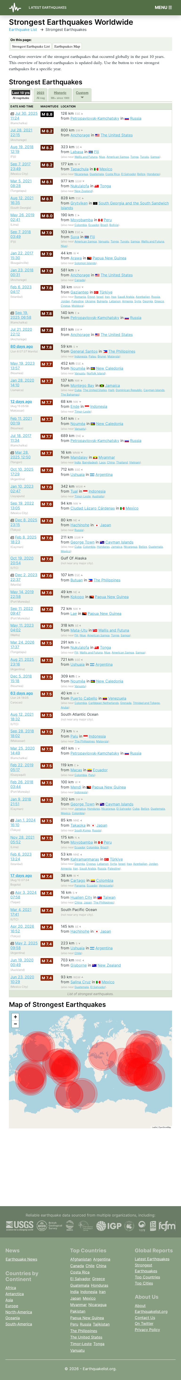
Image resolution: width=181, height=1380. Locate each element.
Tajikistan (101, 1324)
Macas (76, 770)
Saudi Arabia (126, 296)
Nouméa (77, 368)
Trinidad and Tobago (146, 703)
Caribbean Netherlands (103, 703)
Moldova (77, 305)
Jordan (65, 301)
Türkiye (105, 292)
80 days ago (21, 346)
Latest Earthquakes (47, 7)
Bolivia (113, 225)
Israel (99, 296)
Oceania (12, 1317)
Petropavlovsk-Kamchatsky (94, 118)
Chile (77, 953)
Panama (79, 885)
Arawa (76, 258)
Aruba (65, 707)
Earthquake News (21, 1259)
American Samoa (118, 157)
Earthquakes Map (67, 46)
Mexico (105, 169)
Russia (135, 118)
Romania (80, 296)
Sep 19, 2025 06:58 (20, 315)
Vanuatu (103, 241)
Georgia (148, 301)
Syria (137, 301)
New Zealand (83, 191)
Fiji (96, 151)
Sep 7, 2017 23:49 (20, 166)
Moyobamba (81, 219)
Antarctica (14, 1293)
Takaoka (78, 825)
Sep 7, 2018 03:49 (20, 234)
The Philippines (121, 351)
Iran (107, 296)
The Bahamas (70, 394)
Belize (141, 174)
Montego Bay (82, 385)
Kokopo (77, 596)
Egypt (91, 296)
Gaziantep (79, 292)
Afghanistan (80, 1259)
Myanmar (107, 457)
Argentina (104, 474)
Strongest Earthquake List (31, 46)
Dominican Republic (129, 390)
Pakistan (77, 1311)
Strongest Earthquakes (146, 1268)
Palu (74, 736)
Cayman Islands (154, 390)
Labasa (76, 151)
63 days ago (21, 693)
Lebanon (115, 301)
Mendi (75, 787)
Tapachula (79, 169)
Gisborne (78, 965)
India (77, 462)
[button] (15, 1017)
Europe (11, 1305)
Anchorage (80, 135)
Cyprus (65, 305)
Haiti (111, 390)
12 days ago (21, 401)
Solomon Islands (85, 263)
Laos (102, 462)
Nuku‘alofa (79, 186)
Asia (9, 1300)
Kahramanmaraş (84, 859)
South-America (18, 1324)
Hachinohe (79, 525)
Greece (159, 301)
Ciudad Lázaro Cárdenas (92, 508)
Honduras (153, 174)
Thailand (122, 462)
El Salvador (128, 174)
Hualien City (81, 897)
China (111, 462)
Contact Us (145, 1317)
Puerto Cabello (83, 698)
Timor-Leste (82, 411)
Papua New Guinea (109, 258)
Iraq (113, 296)
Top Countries (147, 1277)
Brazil (104, 225)
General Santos (84, 351)
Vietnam (134, 462)
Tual (74, 491)
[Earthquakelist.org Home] (17, 7)
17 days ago (21, 875)
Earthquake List (23, 29)
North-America (18, 1312)
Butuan (76, 580)
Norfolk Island (96, 373)
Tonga (134, 157)
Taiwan (109, 897)
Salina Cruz (80, 982)
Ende (74, 406)
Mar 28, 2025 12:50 (20, 454)
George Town (82, 542)
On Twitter (144, 1323)
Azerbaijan (143, 296)
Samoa (155, 157)
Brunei (102, 356)
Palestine (77, 301)
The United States (117, 135)
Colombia (80, 225)
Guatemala (97, 174)
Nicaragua (81, 174)
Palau (92, 356)
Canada (79, 280)
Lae (73, 613)
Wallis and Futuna (86, 157)
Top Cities (144, 1283)
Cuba (78, 390)
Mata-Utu (78, 630)
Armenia (127, 301)
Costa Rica (112, 174)
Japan (105, 525)
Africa (10, 1287)
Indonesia (80, 356)
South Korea (82, 830)
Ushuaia (77, 474)
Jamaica (112, 385)
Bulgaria (102, 301)
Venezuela (117, 698)
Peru (108, 219)
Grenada (126, 703)
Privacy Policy (147, 1329)
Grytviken (79, 203)
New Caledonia (109, 368)
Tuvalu (144, 157)
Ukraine (90, 301)
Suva (74, 236)
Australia (98, 496)
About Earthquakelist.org (151, 1308)
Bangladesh (90, 462)
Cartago (77, 880)
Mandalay (79, 457)
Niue (102, 157)
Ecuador (93, 225)
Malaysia (113, 356)
